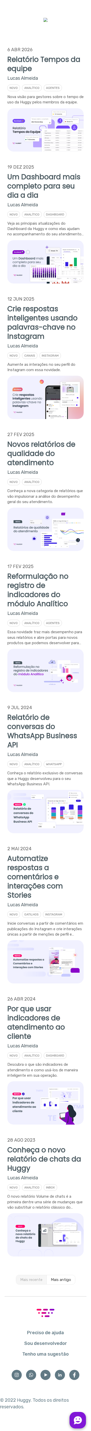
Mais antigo (61, 1279)
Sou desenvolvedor (45, 1343)
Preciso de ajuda (45, 1332)
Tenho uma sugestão (45, 1354)
